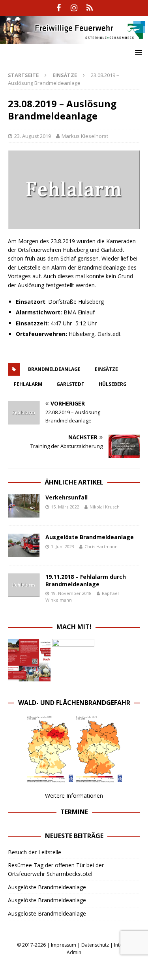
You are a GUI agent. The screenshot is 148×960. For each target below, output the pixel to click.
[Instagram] (74, 8)
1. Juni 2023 (62, 546)
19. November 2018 (71, 593)
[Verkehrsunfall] (23, 506)
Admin (74, 952)
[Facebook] (59, 8)
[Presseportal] (89, 8)
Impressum (63, 945)
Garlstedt (70, 384)
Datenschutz (95, 945)
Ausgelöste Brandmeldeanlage (89, 537)
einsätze (106, 369)
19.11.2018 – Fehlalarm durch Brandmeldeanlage (85, 580)
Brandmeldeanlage (54, 369)
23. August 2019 (32, 136)
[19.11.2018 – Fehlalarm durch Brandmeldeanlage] (23, 585)
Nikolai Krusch (105, 507)
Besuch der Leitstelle (34, 852)
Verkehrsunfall (66, 497)
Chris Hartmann (101, 546)
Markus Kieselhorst (85, 136)
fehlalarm (28, 384)
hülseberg (113, 384)
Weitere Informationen (74, 795)
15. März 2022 (65, 507)
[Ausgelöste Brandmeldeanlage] (23, 545)
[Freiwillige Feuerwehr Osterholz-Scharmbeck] (74, 39)
